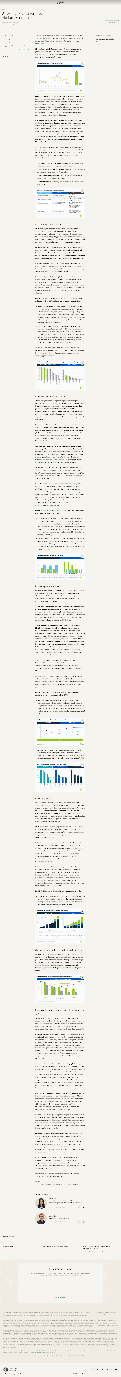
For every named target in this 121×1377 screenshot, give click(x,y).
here (22, 1355)
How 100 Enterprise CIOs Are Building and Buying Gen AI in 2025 (98, 1248)
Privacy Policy (100, 1373)
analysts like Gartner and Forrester (51, 460)
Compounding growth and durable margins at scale (16, 45)
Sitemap (116, 1373)
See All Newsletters (60, 1297)
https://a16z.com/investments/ (85, 1341)
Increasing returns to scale (11, 39)
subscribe (40, 44)
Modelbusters (8, 1246)
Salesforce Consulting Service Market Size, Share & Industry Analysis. (58, 1185)
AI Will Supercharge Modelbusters (55, 1246)
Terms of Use (92, 1373)
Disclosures (109, 1373)
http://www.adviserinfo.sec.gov (89, 1355)
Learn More (99, 44)
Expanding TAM (9, 42)
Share (7, 56)
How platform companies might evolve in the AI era (17, 50)
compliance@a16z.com (36, 1352)
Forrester (49, 505)
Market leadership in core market (13, 36)
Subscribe (112, 22)
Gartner (40, 505)
